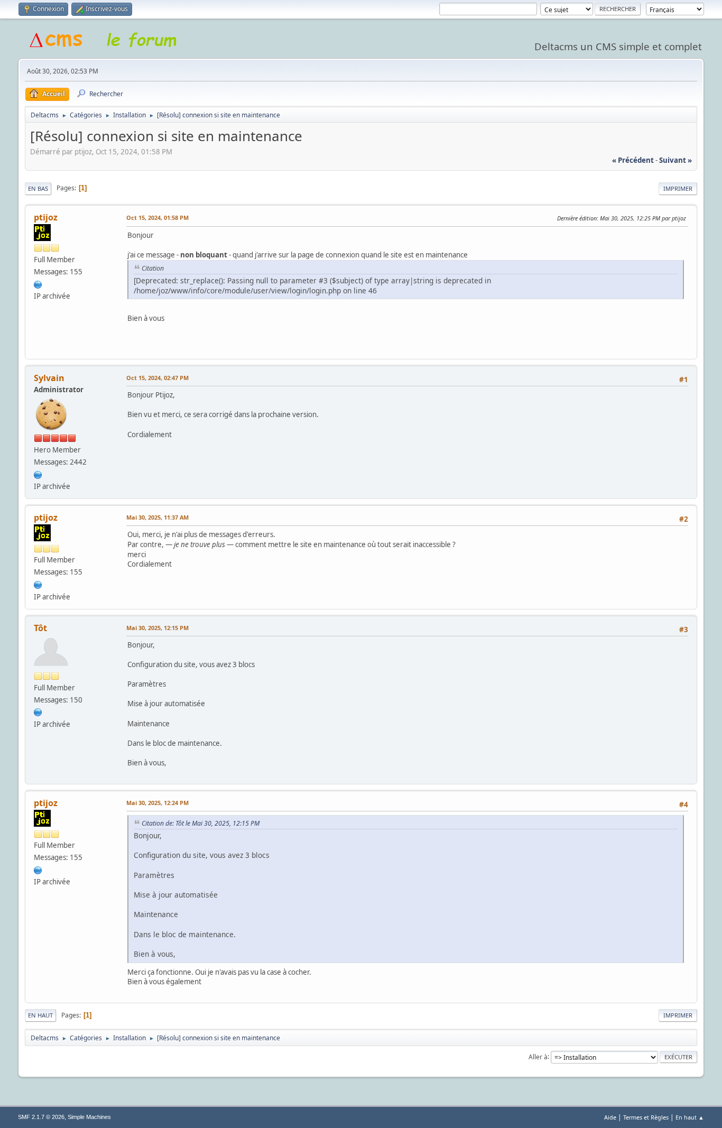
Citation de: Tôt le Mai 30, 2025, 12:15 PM (201, 823)
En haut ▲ (689, 1117)
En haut (40, 1015)
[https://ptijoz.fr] (38, 284)
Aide (610, 1117)
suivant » (675, 160)
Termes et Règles (646, 1117)
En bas (38, 188)
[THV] (38, 711)
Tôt (40, 628)
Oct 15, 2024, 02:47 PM (157, 378)
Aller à (538, 1056)
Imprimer (677, 188)
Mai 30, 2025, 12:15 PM (157, 628)
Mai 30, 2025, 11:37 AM (157, 517)
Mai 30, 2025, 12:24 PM (157, 803)
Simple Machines (89, 1117)
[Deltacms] (38, 474)
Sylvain (49, 378)
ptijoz (46, 217)
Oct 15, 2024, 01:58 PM (157, 217)
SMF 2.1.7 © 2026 (41, 1117)
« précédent (633, 160)
